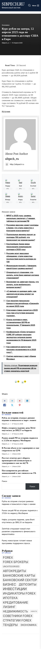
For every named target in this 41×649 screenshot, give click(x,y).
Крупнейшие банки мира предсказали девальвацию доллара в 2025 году (18, 247)
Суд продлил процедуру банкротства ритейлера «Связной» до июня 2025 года (22, 303)
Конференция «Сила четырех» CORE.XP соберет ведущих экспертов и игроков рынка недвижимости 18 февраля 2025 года (21, 337)
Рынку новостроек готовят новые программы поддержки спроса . (17, 541)
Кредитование (15, 602)
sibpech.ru (13, 4)
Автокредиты (14, 571)
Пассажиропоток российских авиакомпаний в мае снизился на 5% (19, 471)
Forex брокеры (15, 562)
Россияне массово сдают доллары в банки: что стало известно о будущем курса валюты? (22, 228)
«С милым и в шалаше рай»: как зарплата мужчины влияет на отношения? (21, 294)
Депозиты (27, 584)
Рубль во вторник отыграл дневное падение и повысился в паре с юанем (19, 419)
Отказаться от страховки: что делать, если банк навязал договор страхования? (22, 275)
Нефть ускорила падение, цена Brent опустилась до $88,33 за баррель (18, 429)
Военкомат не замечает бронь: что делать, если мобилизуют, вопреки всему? (22, 284)
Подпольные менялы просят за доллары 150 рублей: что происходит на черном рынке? (20, 237)
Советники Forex (17, 616)
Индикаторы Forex (19, 593)
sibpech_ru (5, 43)
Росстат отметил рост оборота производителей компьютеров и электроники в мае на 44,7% (16, 460)
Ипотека (10, 598)
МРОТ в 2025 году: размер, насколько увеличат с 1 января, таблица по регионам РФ (20, 218)
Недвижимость (15, 611)
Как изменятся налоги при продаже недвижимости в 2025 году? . (21, 349)
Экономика (5, 25)
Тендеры (10, 625)
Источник (6, 111)
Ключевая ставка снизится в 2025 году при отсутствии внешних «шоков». (22, 313)
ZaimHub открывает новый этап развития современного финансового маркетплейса (18, 531)
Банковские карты (19, 575)
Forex (8, 557)
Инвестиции (15, 589)
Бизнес (9, 584)
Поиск (4, 481)
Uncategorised (11, 566)
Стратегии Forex (17, 620)
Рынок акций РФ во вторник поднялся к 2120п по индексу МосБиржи (20, 439)
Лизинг (9, 607)
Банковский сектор (20, 580)
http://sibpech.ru (17, 164)
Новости (34, 611)
